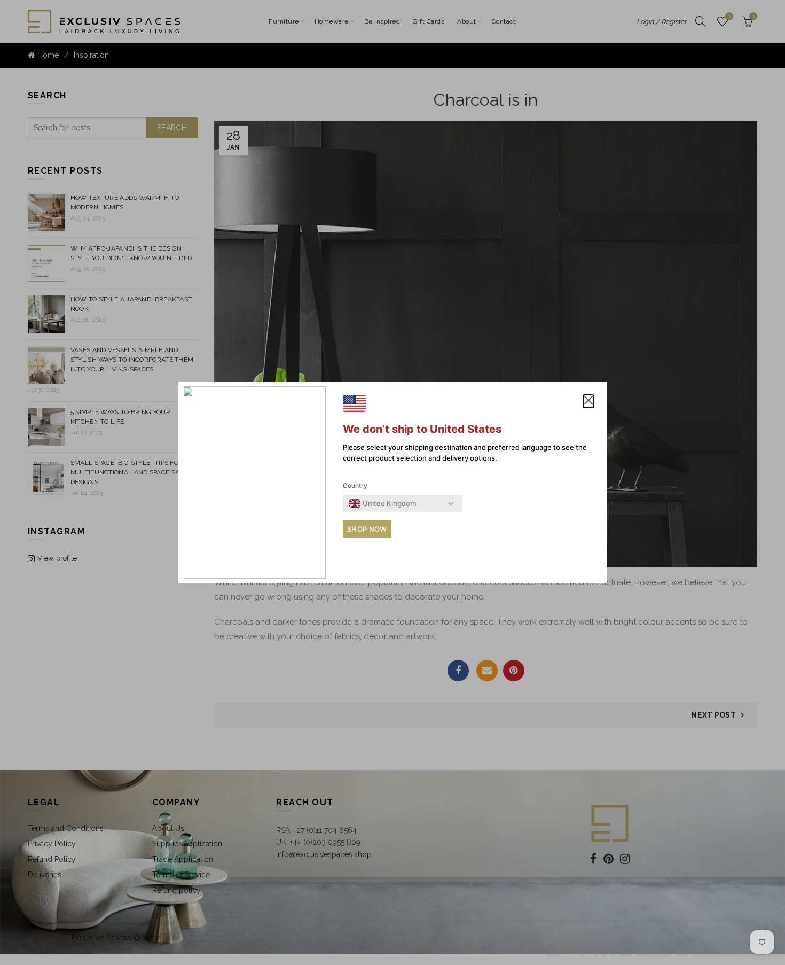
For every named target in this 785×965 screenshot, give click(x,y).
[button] (588, 401)
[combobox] (382, 503)
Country (355, 485)
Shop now (367, 529)
